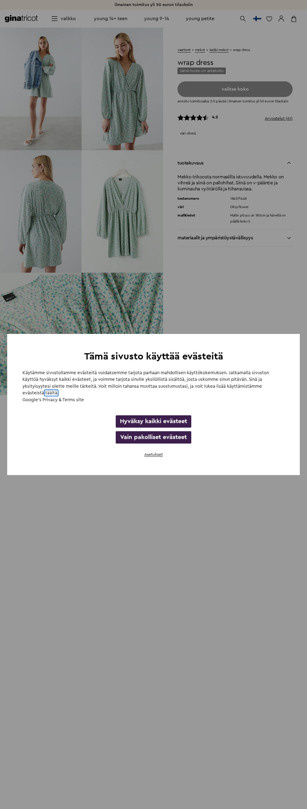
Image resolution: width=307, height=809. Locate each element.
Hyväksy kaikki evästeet (153, 421)
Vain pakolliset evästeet (153, 437)
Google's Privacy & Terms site (53, 400)
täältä (51, 393)
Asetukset (153, 455)
